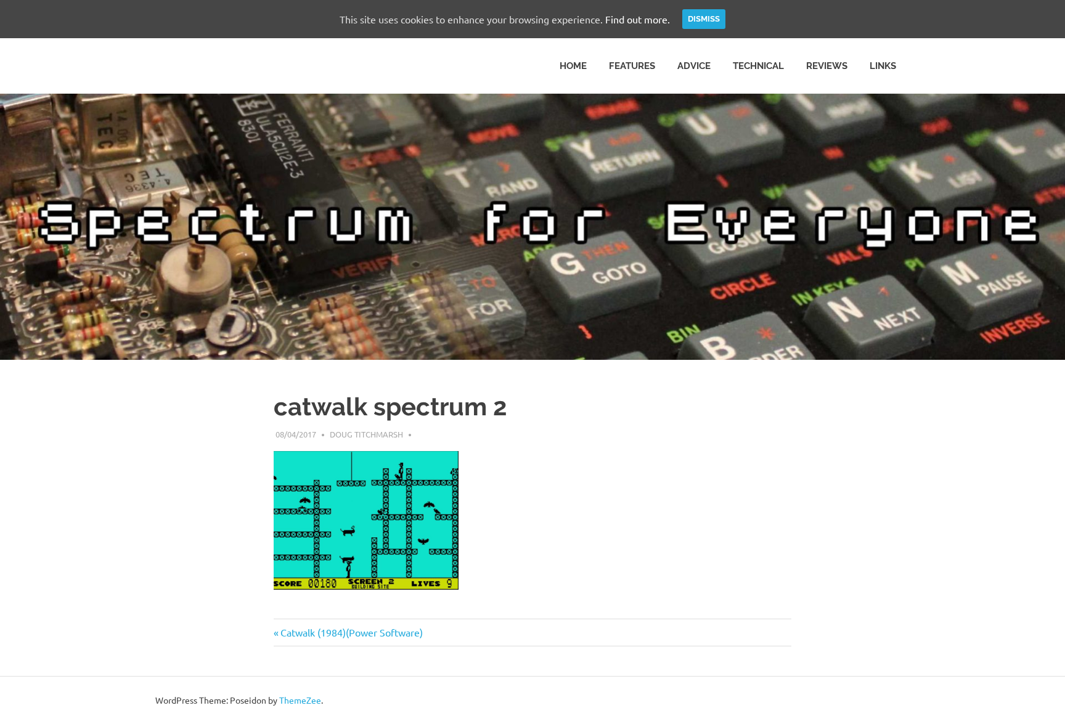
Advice (694, 65)
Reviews (826, 65)
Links (883, 65)
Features (632, 65)
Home (573, 65)
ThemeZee (300, 700)
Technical (758, 65)
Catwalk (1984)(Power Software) (351, 632)
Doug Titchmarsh (366, 434)
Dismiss (704, 18)
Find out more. (637, 19)
